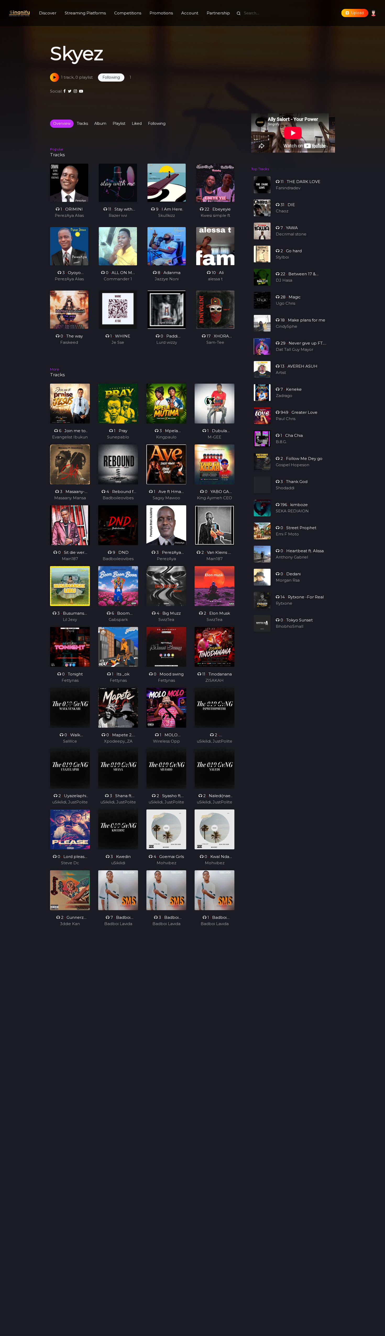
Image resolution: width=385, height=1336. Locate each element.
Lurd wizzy (166, 342)
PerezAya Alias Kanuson (69, 216)
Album (100, 123)
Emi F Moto (287, 534)
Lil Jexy (70, 619)
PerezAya (166, 558)
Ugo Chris (285, 303)
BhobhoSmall (289, 626)
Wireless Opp (166, 741)
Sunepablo (118, 436)
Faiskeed (69, 342)
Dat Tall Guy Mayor (294, 349)
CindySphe (286, 326)
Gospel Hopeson (292, 464)
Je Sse (118, 342)
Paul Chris (285, 418)
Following (157, 123)
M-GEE (214, 436)
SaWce (70, 741)
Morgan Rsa (288, 580)
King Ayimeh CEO (214, 497)
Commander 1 (118, 278)
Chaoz (282, 210)
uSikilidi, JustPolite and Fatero (214, 741)
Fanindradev (288, 187)
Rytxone (284, 603)
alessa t (215, 278)
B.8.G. (281, 441)
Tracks (82, 123)
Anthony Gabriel (292, 557)
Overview (61, 123)
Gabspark (118, 619)
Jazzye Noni (167, 278)
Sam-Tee (215, 342)
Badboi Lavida (118, 923)
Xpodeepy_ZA (118, 741)
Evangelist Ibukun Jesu (70, 437)
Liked (137, 123)
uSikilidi (118, 862)
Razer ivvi (118, 215)
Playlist (119, 123)
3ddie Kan (70, 923)
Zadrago (284, 395)
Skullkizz (166, 215)
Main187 (70, 558)
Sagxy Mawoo (166, 497)
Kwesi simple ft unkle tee (215, 216)
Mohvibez (166, 862)
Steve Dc (70, 862)
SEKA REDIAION (292, 510)
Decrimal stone (291, 234)
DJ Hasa (284, 280)
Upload (356, 12)
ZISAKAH (214, 680)
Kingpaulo (166, 436)
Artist (281, 372)
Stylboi (282, 257)
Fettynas (70, 680)
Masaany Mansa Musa (70, 498)
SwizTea (166, 619)
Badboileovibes (118, 497)
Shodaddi (285, 487)
